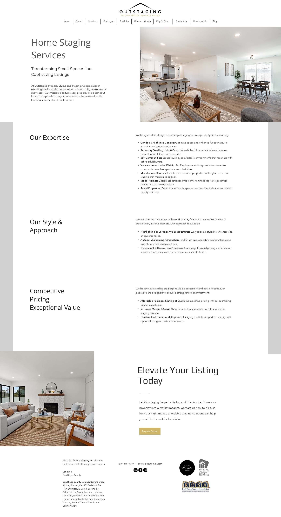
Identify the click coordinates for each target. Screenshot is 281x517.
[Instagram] (145, 470)
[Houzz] (136, 470)
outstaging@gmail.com (150, 463)
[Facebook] (140, 470)
